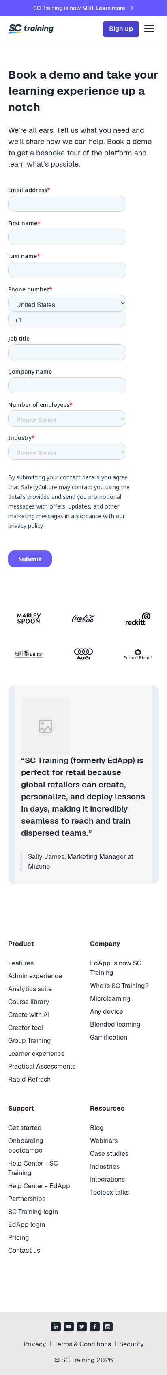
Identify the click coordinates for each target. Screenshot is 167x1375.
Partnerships (26, 1199)
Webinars (104, 1140)
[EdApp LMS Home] (31, 29)
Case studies (109, 1153)
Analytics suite (30, 989)
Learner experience (36, 1053)
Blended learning (115, 1024)
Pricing (18, 1237)
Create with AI (28, 1015)
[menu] (149, 29)
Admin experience (35, 976)
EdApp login (26, 1224)
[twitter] (82, 1327)
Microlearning (110, 998)
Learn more (110, 8)
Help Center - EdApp (39, 1186)
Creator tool (25, 1027)
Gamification (108, 1037)
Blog (97, 1128)
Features (21, 963)
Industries (105, 1166)
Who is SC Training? (119, 986)
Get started (25, 1128)
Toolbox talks (109, 1192)
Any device (106, 1011)
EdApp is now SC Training (115, 968)
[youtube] (69, 1327)
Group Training (29, 1040)
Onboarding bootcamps (25, 1145)
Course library (28, 1002)
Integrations (107, 1179)
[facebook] (95, 1327)
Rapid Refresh (29, 1079)
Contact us (24, 1250)
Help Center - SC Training (33, 1168)
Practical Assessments (41, 1066)
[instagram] (108, 1327)
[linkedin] (56, 1327)
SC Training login (33, 1212)
